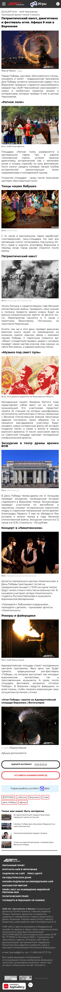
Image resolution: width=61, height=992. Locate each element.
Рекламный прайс (13, 865)
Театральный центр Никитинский (22, 576)
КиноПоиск (12, 230)
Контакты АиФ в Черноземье (19, 869)
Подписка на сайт (13, 873)
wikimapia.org (13, 490)
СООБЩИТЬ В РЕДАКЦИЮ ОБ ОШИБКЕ (23, 900)
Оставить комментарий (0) (30, 775)
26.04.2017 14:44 (9, 11)
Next (55, 723)
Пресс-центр (34, 873)
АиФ (19, 70)
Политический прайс (15, 896)
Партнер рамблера (41, 978)
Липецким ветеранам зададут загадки (30, 833)
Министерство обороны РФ (19, 301)
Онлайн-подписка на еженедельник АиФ (27, 881)
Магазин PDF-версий (14, 885)
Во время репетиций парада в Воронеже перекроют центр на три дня (32, 816)
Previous (4, 723)
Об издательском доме (16, 877)
